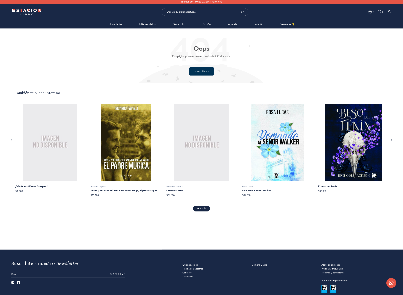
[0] (370, 12)
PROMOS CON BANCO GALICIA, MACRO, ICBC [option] (201, 2)
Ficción (206, 24)
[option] (50, 146)
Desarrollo (179, 24)
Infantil (258, 24)
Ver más (201, 208)
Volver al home (201, 71)
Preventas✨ (287, 24)
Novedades (115, 24)
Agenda (232, 24)
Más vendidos (147, 24)
